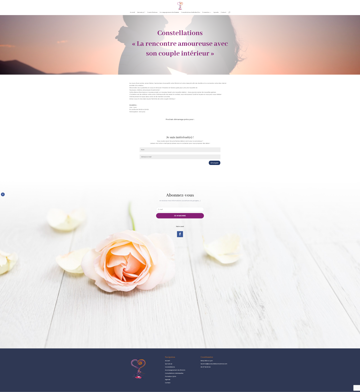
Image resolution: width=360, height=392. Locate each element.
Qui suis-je (168, 364)
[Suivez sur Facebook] (180, 234)
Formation (205, 12)
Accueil (132, 12)
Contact (223, 12)
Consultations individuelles (174, 373)
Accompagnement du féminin (169, 12)
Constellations (152, 12)
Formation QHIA (170, 376)
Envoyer (214, 163)
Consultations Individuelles (190, 12)
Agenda (216, 12)
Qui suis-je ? (141, 12)
